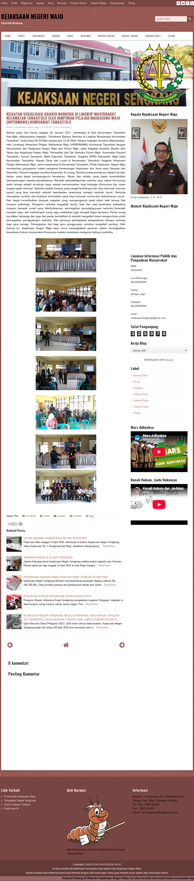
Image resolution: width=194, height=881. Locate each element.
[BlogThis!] (14, 524)
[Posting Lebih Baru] (10, 645)
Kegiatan (138, 388)
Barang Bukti (117, 3)
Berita (136, 381)
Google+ (61, 516)
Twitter (46, 516)
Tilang (131, 3)
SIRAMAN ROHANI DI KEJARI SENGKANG (48, 557)
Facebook (30, 516)
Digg (91, 516)
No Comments (62, 127)
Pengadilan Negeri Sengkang (20, 800)
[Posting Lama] (121, 645)
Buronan (61, 3)
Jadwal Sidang (98, 3)
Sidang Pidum (141, 406)
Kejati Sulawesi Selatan (17, 804)
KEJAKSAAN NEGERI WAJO (32, 16)
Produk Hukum (78, 3)
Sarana (40, 3)
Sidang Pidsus (141, 400)
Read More (109, 546)
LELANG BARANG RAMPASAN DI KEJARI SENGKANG (55, 538)
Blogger (169, 359)
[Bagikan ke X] (17, 524)
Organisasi (27, 3)
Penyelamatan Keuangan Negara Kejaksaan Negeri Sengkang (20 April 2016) (65, 576)
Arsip (51, 3)
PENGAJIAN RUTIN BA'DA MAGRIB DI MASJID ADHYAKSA (57, 596)
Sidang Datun (140, 394)
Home (4, 3)
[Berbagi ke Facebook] (21, 524)
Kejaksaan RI (11, 808)
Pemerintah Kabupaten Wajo (19, 796)
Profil (14, 3)
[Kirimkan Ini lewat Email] (10, 524)
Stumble (77, 516)
